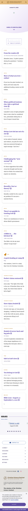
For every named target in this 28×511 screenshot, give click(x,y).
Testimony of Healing (8, 275)
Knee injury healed (11, 303)
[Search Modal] (25, 2)
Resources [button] (5, 459)
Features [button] (4, 456)
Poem (5, 355)
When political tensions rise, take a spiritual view (13, 104)
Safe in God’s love (10, 359)
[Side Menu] (2, 2)
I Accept (14, 504)
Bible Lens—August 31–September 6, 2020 (12, 399)
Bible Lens (6, 395)
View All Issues (4, 419)
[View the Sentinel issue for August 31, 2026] (14, 423)
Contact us (15, 442)
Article (5, 73)
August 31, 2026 (14, 426)
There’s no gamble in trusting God (12, 212)
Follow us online (11, 471)
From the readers (10, 53)
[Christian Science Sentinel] (14, 2)
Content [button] (4, 453)
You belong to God (11, 373)
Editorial (6, 369)
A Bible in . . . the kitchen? (10, 235)
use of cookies (14, 500)
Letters (5, 50)
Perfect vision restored (12, 278)
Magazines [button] (5, 451)
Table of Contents (15, 43)
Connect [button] (4, 448)
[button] (8, 431)
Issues (4, 417)
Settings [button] (4, 462)
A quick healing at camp (13, 258)
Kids (8, 254)
